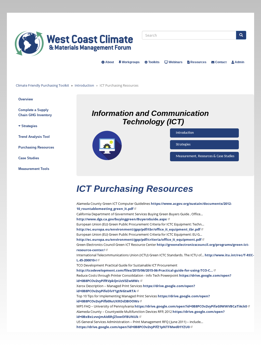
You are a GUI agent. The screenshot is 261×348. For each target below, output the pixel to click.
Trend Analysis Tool (34, 137)
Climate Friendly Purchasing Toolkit (42, 85)
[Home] (78, 43)
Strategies (183, 144)
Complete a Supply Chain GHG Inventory (35, 112)
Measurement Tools (33, 169)
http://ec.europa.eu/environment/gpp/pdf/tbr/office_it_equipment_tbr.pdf (138, 229)
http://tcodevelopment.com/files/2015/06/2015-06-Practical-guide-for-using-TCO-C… (144, 270)
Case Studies (28, 158)
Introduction (84, 85)
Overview (25, 99)
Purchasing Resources (36, 147)
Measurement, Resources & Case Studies (205, 156)
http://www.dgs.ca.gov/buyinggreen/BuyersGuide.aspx (121, 219)
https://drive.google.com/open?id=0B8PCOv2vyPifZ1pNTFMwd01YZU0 (133, 327)
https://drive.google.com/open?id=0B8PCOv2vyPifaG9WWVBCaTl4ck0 (191, 306)
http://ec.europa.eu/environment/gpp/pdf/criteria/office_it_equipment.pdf (138, 239)
